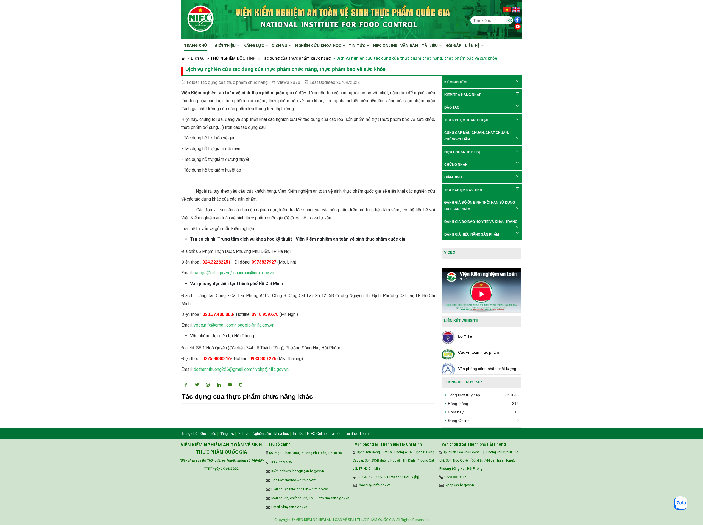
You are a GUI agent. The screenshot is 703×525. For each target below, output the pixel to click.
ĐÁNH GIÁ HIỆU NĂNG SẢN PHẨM (471, 234)
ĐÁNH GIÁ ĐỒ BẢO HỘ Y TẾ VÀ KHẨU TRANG (480, 222)
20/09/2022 (348, 82)
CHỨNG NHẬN (456, 165)
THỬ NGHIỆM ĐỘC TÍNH (463, 190)
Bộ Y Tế (465, 336)
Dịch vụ (280, 45)
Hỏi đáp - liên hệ (357, 434)
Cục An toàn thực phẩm (478, 352)
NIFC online (385, 45)
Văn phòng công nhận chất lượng (487, 368)
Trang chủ (195, 45)
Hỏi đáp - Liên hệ (463, 45)
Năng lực (254, 45)
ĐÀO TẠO (451, 107)
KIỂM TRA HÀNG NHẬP (462, 95)
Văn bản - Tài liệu (419, 45)
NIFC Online (317, 434)
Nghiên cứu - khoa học (271, 434)
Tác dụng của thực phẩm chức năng (234, 82)
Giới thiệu (226, 45)
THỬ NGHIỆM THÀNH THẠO (466, 120)
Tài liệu (335, 434)
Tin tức (357, 45)
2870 (295, 82)
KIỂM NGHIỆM (455, 82)
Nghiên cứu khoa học (318, 45)
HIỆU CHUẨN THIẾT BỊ (462, 152)
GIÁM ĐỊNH (453, 177)
